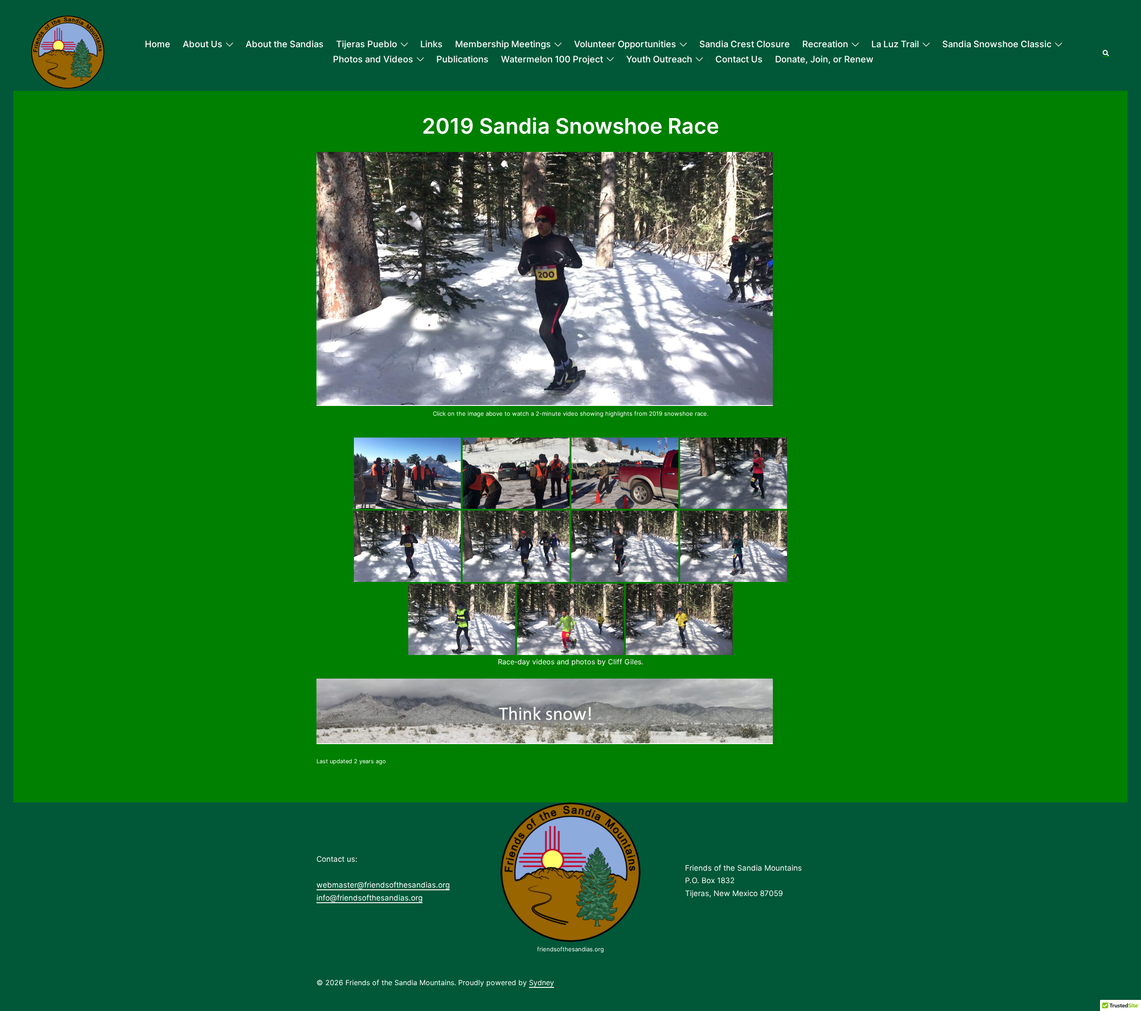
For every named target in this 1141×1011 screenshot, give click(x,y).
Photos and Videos (373, 59)
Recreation (825, 44)
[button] (1106, 52)
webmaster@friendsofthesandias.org (383, 884)
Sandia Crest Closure (744, 44)
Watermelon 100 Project (552, 59)
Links (431, 44)
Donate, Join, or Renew (824, 59)
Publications (462, 59)
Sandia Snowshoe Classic (996, 44)
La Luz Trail (895, 44)
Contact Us (739, 59)
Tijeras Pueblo (366, 44)
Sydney (541, 982)
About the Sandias (285, 44)
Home (157, 44)
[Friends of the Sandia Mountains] (67, 52)
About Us (202, 44)
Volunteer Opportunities (625, 44)
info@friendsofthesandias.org (369, 897)
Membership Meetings (503, 44)
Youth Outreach (659, 59)
